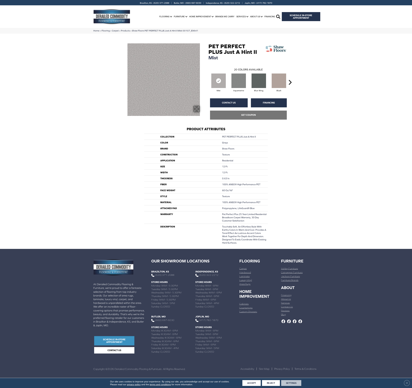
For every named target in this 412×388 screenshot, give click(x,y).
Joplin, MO (202, 316)
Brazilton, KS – (154, 3)
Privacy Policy (282, 369)
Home (96, 30)
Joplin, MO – (258, 3)
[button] (171, 16)
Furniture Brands (289, 280)
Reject (271, 383)
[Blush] (279, 81)
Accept (251, 383)
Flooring (164, 16)
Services (241, 16)
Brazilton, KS (160, 271)
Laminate (244, 276)
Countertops (246, 307)
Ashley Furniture (289, 268)
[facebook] (283, 321)
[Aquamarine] (239, 81)
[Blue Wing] (259, 81)
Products (125, 30)
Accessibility (247, 369)
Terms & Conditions (305, 369)
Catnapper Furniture (292, 272)
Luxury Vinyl (245, 280)
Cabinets (244, 303)
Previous (206, 77)
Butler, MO (158, 316)
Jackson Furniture (290, 276)
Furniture (179, 16)
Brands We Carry (224, 16)
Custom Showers (248, 311)
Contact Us (229, 102)
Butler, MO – (187, 3)
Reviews (285, 310)
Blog (283, 314)
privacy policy (134, 384)
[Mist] (219, 81)
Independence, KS (206, 271)
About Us (255, 16)
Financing (269, 16)
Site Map (264, 369)
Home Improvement (200, 16)
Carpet (115, 30)
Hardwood (245, 272)
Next (290, 77)
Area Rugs (244, 284)
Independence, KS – (223, 3)
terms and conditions (160, 384)
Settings (291, 383)
